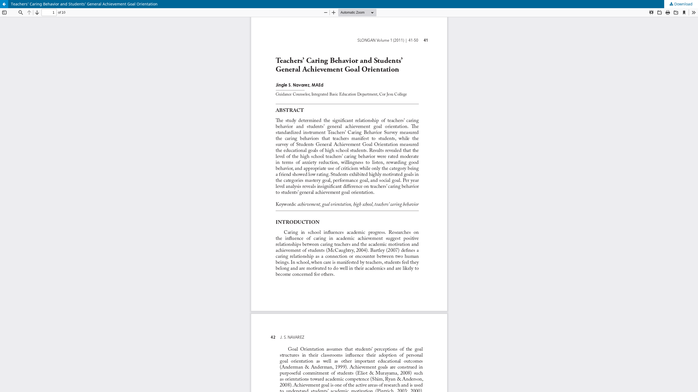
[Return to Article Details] (4, 4)
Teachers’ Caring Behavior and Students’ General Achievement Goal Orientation (84, 4)
